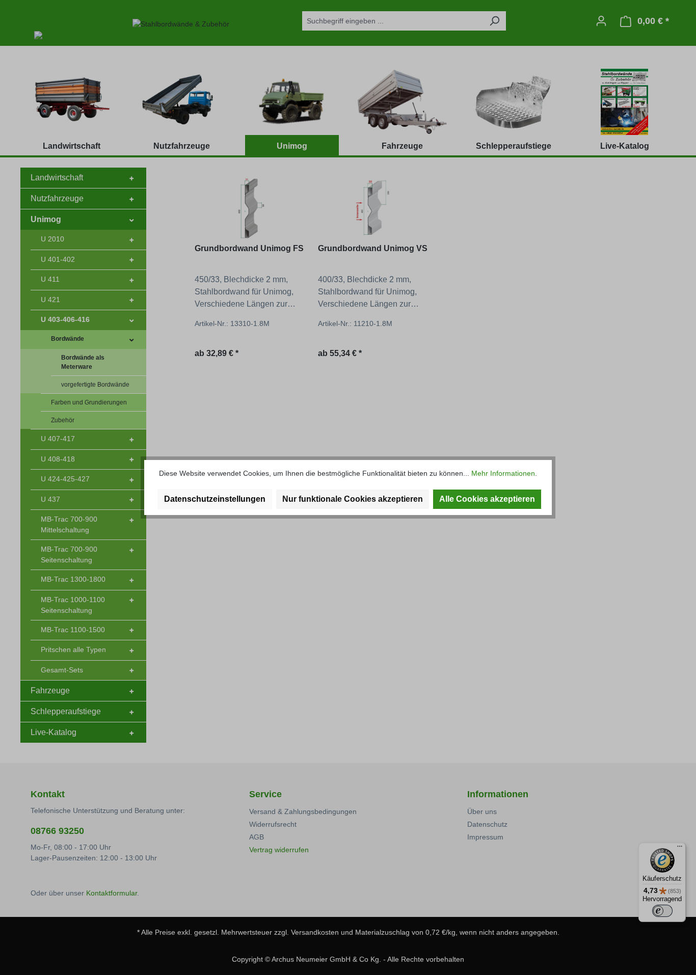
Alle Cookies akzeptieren (487, 499)
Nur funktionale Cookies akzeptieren (352, 499)
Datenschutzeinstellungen (214, 499)
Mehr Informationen (503, 473)
